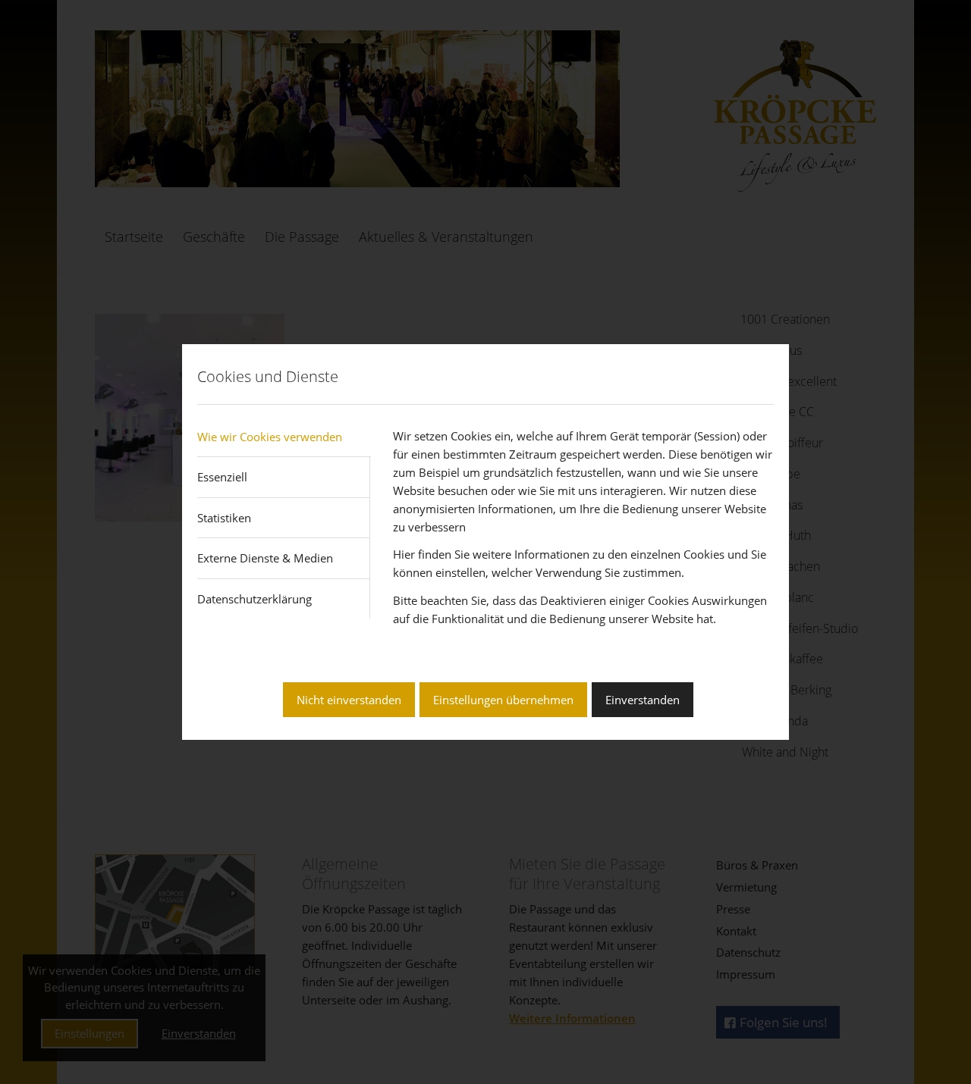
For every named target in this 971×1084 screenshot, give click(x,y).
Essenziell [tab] (222, 476)
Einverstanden (642, 699)
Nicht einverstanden (349, 699)
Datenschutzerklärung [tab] (254, 598)
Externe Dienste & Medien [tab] (265, 557)
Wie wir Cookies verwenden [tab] (269, 436)
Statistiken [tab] (224, 517)
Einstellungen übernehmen (503, 699)
